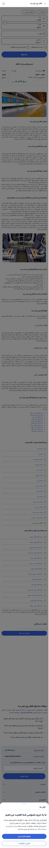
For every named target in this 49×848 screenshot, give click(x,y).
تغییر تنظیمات (24, 843)
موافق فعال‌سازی (24, 836)
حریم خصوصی (13, 826)
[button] (24, 424)
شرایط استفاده (41, 829)
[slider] (24, 803)
